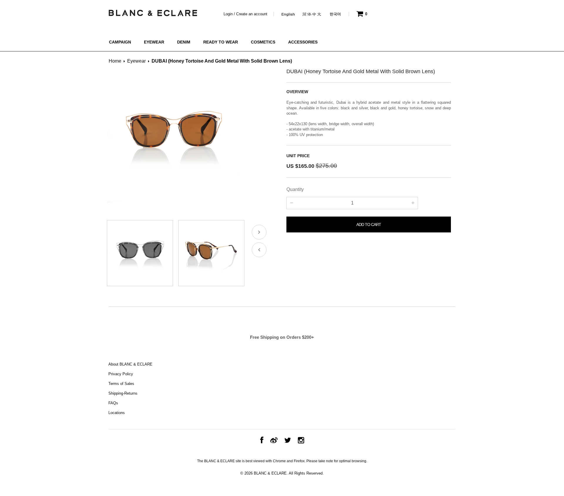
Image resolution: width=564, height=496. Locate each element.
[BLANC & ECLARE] (152, 11)
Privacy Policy (120, 374)
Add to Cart (368, 224)
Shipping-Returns (122, 393)
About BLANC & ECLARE (130, 364)
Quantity (295, 189)
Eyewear (136, 60)
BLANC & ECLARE (270, 473)
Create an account (251, 14)
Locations (116, 412)
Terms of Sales (121, 383)
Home (115, 60)
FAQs (113, 403)
